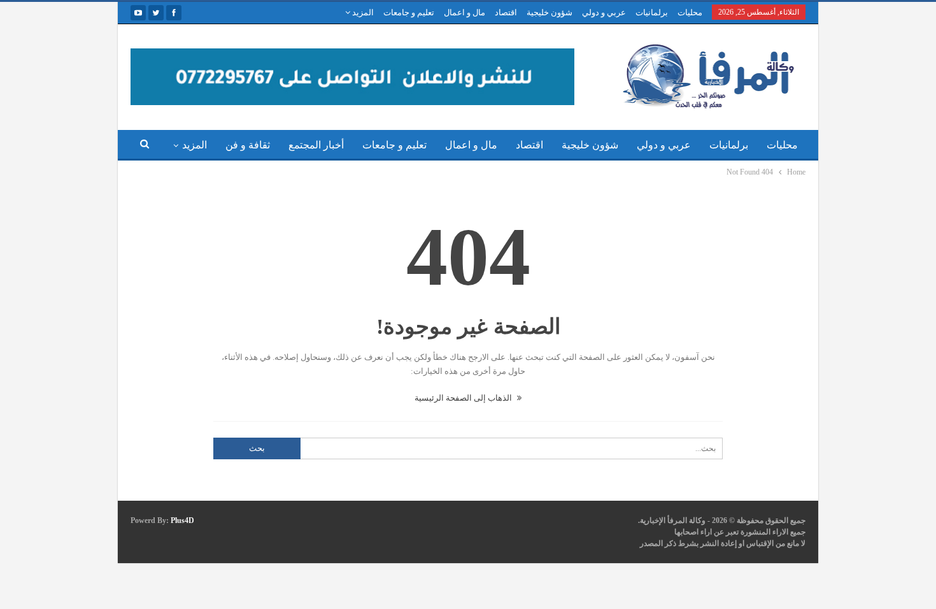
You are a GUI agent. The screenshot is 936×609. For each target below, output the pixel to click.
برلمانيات (651, 12)
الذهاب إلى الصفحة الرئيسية (464, 398)
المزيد (362, 12)
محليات (689, 12)
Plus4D (182, 520)
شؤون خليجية (549, 12)
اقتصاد (506, 12)
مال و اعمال (464, 12)
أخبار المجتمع (316, 145)
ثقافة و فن (247, 145)
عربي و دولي (604, 12)
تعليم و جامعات (408, 12)
